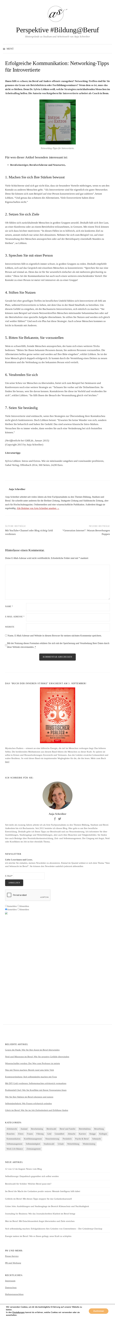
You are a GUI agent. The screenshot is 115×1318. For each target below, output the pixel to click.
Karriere (82, 1134)
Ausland (24, 1129)
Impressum (10, 1281)
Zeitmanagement (34, 1149)
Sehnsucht (96, 1139)
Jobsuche (71, 1134)
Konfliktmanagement (33, 1139)
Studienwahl (49, 1144)
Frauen (30, 1134)
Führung (40, 1134)
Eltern (20, 1134)
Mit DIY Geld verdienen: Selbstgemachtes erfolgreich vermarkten (35, 1083)
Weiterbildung (73, 1144)
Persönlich (67, 1139)
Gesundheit (59, 1134)
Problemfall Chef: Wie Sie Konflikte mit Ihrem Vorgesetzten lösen (35, 1090)
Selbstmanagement (14, 1144)
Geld (49, 1134)
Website (9, 627)
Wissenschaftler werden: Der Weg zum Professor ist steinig (32, 1063)
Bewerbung (99, 1129)
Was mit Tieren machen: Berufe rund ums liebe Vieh (29, 1070)
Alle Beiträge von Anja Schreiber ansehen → (38, 508)
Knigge (93, 1134)
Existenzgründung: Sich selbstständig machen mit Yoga (31, 1077)
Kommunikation (13, 1139)
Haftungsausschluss (14, 1294)
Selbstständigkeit (33, 1144)
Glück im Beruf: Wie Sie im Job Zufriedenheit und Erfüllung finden (36, 1110)
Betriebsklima (85, 1129)
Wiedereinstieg (89, 1144)
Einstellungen (18, 1312)
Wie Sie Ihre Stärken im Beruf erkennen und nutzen (29, 1097)
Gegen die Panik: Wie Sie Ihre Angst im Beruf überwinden (32, 1050)
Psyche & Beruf (82, 1139)
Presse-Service (12, 1256)
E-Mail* (9, 876)
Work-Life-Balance (15, 1149)
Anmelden (14, 883)
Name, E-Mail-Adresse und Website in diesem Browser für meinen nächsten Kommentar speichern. (55, 635)
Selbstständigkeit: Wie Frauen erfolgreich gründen (28, 1103)
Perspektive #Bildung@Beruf (57, 30)
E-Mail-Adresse (14, 617)
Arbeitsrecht (12, 1129)
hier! (7, 762)
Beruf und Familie (67, 1129)
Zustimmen (98, 1311)
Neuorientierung (52, 1139)
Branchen (11, 1134)
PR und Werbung (13, 1263)
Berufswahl (51, 1129)
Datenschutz (11, 1287)
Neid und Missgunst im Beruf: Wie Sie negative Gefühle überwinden (37, 1056)
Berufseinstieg (37, 1129)
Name (9, 606)
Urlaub (61, 1144)
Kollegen (103, 1134)
